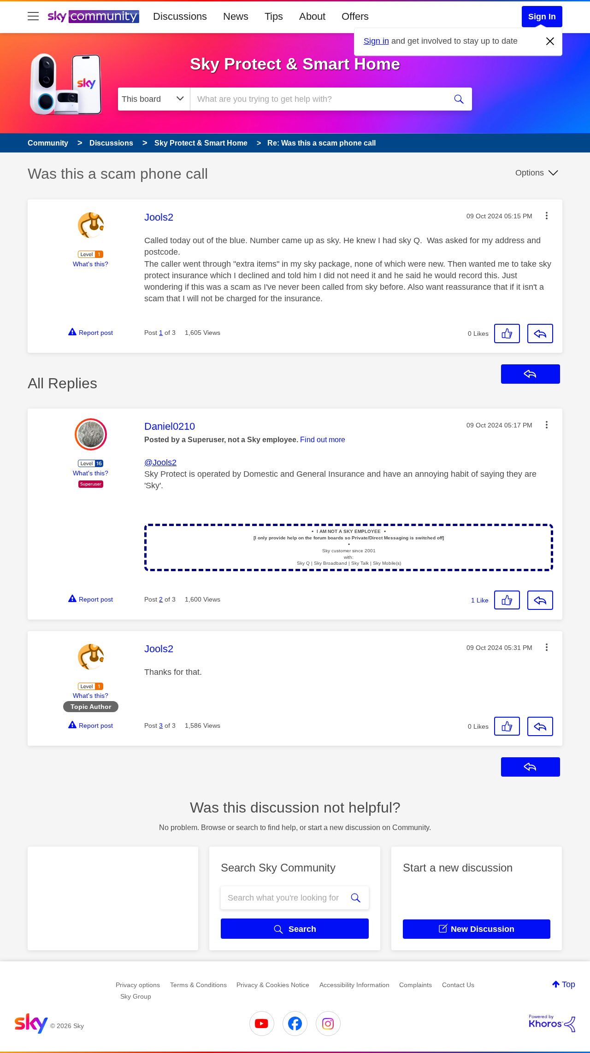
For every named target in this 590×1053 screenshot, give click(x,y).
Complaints (415, 985)
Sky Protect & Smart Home (295, 63)
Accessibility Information (354, 985)
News (235, 16)
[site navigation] (33, 16)
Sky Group (135, 996)
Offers (355, 16)
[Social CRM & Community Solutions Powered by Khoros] (552, 1023)
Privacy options (138, 985)
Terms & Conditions (198, 985)
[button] (546, 215)
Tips (274, 16)
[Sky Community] (93, 16)
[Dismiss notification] (550, 41)
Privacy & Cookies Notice (272, 985)
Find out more (322, 440)
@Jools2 (160, 462)
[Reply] (540, 333)
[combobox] (317, 99)
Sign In (542, 16)
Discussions (180, 16)
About (312, 16)
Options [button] (529, 172)
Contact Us (458, 985)
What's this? (90, 264)
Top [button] (568, 984)
